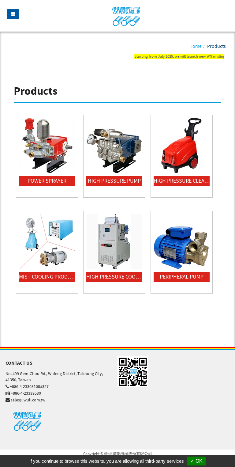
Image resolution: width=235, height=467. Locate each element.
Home (195, 46)
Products (216, 46)
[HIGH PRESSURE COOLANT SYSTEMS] (114, 241)
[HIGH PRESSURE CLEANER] (181, 145)
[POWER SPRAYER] (47, 145)
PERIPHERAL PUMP (181, 276)
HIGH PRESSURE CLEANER (182, 180)
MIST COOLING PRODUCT (47, 276)
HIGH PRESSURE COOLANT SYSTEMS (114, 276)
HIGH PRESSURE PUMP (114, 180)
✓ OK (196, 461)
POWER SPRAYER (47, 180)
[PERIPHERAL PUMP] (181, 241)
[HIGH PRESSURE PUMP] (114, 145)
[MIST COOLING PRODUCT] (47, 241)
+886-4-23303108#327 (29, 386)
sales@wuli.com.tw (28, 400)
